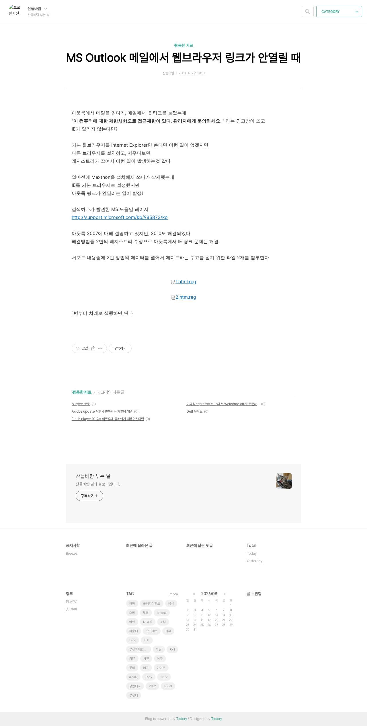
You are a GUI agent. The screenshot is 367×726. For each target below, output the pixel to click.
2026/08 (209, 593)
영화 (132, 603)
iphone (162, 613)
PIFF (132, 659)
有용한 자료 (183, 45)
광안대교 (135, 686)
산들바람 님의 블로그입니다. (98, 484)
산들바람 (35, 8)
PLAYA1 (71, 602)
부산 (159, 649)
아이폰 (161, 668)
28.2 (152, 686)
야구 (160, 659)
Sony (148, 677)
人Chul (71, 609)
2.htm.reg (185, 297)
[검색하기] (307, 11)
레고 (146, 668)
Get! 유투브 (194, 411)
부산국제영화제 (139, 649)
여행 (132, 622)
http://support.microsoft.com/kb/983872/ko (120, 217)
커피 (147, 640)
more (173, 594)
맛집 (146, 613)
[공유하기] (93, 348)
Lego (132, 640)
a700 (133, 677)
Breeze (71, 554)
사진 (146, 659)
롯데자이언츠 (151, 603)
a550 (168, 686)
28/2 (164, 677)
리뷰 (168, 631)
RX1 (172, 649)
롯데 (132, 668)
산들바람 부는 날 (93, 476)
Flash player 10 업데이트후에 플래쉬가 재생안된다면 (108, 419)
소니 (163, 622)
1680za (151, 631)
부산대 (133, 695)
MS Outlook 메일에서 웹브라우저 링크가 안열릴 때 (183, 58)
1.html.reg (185, 281)
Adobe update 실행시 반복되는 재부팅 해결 (102, 411)
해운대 (133, 631)
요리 (132, 613)
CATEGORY (330, 12)
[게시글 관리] (100, 348)
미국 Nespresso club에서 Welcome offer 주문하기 (222, 404)
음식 (171, 603)
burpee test (81, 404)
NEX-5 (147, 622)
